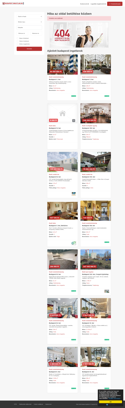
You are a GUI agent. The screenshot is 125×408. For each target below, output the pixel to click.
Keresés (29, 48)
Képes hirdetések (24, 38)
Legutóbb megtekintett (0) (98, 4)
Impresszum (48, 404)
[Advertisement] (29, 69)
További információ (114, 398)
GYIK (15, 404)
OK (111, 402)
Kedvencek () (84, 4)
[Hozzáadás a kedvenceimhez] (73, 71)
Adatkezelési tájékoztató (25, 404)
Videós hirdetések (24, 41)
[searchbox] (29, 27)
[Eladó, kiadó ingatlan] (79, 35)
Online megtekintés (24, 44)
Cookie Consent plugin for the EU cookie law (110, 405)
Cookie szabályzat (38, 404)
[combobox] (29, 27)
